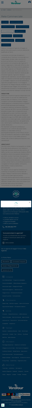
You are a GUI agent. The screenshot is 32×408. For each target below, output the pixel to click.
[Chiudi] (30, 202)
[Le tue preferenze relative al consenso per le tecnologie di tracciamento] (2, 405)
